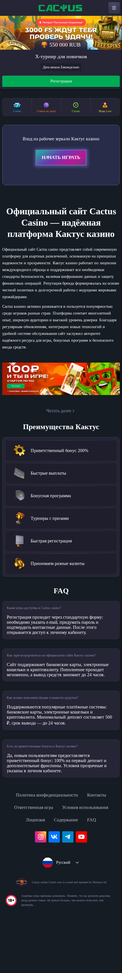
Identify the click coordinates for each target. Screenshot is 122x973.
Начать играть (61, 158)
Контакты (102, 838)
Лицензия (33, 863)
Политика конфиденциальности (45, 838)
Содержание (67, 863)
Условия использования (88, 851)
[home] (61, 8)
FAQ (95, 863)
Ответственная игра (29, 851)
